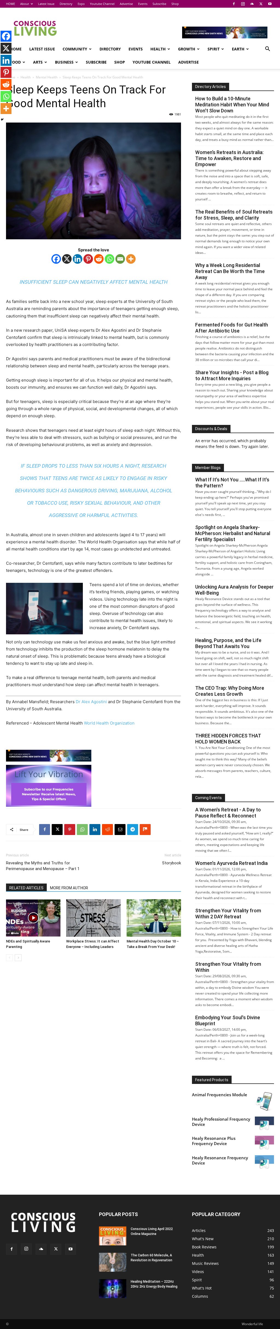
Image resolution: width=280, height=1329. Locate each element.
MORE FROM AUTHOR (69, 888)
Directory (66, 4)
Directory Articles (210, 86)
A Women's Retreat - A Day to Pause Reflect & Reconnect (228, 813)
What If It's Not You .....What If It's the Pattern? (232, 483)
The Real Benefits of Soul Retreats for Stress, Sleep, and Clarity (234, 215)
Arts (38, 62)
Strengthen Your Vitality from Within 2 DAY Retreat (228, 913)
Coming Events (208, 798)
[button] (267, 49)
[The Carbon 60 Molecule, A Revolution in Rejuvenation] (112, 1262)
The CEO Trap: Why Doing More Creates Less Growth (229, 691)
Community (75, 49)
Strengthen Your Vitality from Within (228, 967)
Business (64, 62)
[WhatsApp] (82, 829)
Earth (238, 49)
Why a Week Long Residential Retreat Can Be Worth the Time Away (230, 271)
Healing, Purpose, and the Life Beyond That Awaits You (228, 643)
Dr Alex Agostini (91, 701)
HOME (10, 4)
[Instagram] (243, 4)
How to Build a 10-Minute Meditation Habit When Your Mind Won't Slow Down (232, 104)
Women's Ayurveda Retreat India (231, 863)
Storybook (171, 863)
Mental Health (46, 77)
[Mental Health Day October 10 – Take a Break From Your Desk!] (154, 918)
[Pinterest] (88, 259)
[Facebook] (234, 4)
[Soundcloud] (252, 4)
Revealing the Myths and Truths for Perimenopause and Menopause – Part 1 (43, 866)
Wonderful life (252, 1324)
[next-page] (18, 957)
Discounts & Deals (211, 429)
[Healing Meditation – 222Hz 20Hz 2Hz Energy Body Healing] (112, 1288)
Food (15, 62)
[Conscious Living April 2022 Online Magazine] (112, 1235)
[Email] (120, 259)
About (24, 4)
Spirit (214, 49)
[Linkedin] (77, 259)
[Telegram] (132, 829)
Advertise (126, 4)
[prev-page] (9, 957)
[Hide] (2, 119)
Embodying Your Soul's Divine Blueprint (227, 1020)
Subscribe (159, 4)
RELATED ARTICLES (26, 888)
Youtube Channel (102, 4)
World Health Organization (110, 723)
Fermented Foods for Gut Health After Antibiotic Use (231, 328)
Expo (81, 4)
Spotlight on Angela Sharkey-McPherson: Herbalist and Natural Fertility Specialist (232, 533)
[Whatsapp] (109, 259)
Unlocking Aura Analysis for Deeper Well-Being (234, 590)
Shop (175, 4)
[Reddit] (99, 259)
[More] (131, 259)
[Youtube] (270, 4)
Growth (186, 49)
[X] (261, 4)
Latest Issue (46, 4)
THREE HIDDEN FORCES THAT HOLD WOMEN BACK (228, 739)
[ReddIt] (107, 829)
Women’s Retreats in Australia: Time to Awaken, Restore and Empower (229, 158)
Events (142, 4)
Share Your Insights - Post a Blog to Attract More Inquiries (232, 375)
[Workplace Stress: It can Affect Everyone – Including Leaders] (93, 918)
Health (158, 49)
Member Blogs (208, 467)
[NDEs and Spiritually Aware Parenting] (33, 918)
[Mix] (145, 829)
